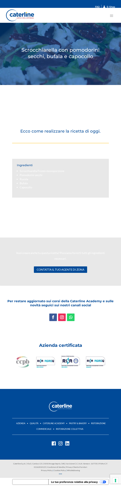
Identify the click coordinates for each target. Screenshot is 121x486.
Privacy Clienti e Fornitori (76, 467)
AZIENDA (20, 423)
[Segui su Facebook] (53, 317)
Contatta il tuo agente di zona (60, 269)
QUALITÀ (34, 423)
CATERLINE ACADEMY (54, 423)
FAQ (97, 7)
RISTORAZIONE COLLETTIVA (69, 429)
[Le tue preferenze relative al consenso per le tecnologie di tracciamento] (115, 480)
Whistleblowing (73, 470)
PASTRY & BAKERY (78, 423)
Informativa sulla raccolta (30, 481)
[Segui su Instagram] (62, 317)
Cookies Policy (60, 470)
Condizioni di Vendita (56, 467)
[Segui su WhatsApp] (71, 317)
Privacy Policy (46, 470)
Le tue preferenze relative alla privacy (74, 481)
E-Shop (111, 7)
